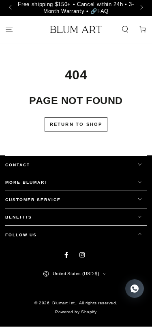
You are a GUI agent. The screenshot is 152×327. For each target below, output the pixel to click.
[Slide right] (141, 8)
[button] (125, 30)
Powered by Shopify (75, 312)
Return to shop (76, 124)
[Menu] (9, 30)
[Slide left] (11, 8)
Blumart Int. (64, 303)
